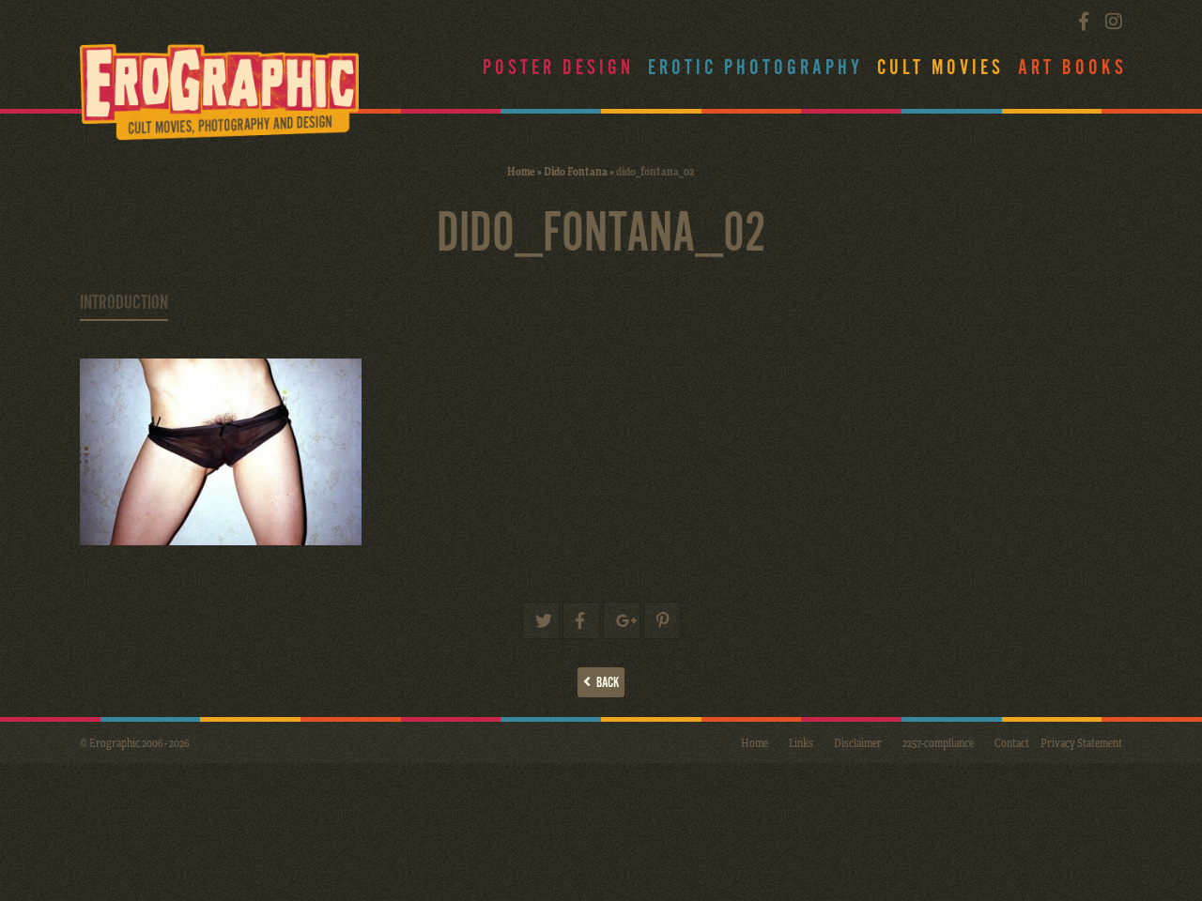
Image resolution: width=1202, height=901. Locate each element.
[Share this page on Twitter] (541, 620)
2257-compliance (938, 742)
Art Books (1072, 68)
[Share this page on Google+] (621, 620)
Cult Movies (940, 68)
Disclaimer (858, 742)
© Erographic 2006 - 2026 (134, 742)
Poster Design (558, 68)
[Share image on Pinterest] (662, 620)
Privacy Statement (1081, 742)
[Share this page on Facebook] (581, 620)
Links (801, 742)
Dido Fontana (576, 170)
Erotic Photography (755, 68)
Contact (1011, 742)
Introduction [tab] (124, 303)
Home (521, 170)
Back (605, 683)
